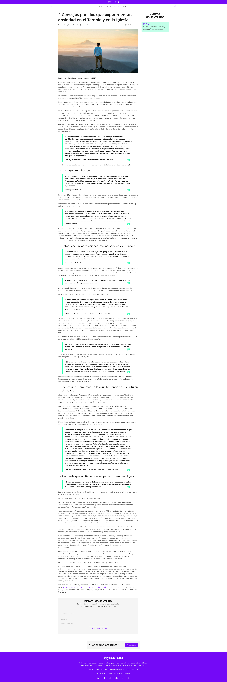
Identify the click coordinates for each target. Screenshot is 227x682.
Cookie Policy (125, 673)
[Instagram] (98, 678)
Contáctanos (101, 673)
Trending (100, 6)
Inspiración (116, 6)
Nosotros (125, 6)
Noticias (108, 6)
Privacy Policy (113, 673)
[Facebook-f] (104, 678)
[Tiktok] (110, 678)
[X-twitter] (122, 678)
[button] (51, 6)
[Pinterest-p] (128, 678)
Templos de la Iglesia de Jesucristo (69, 25)
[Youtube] (116, 678)
